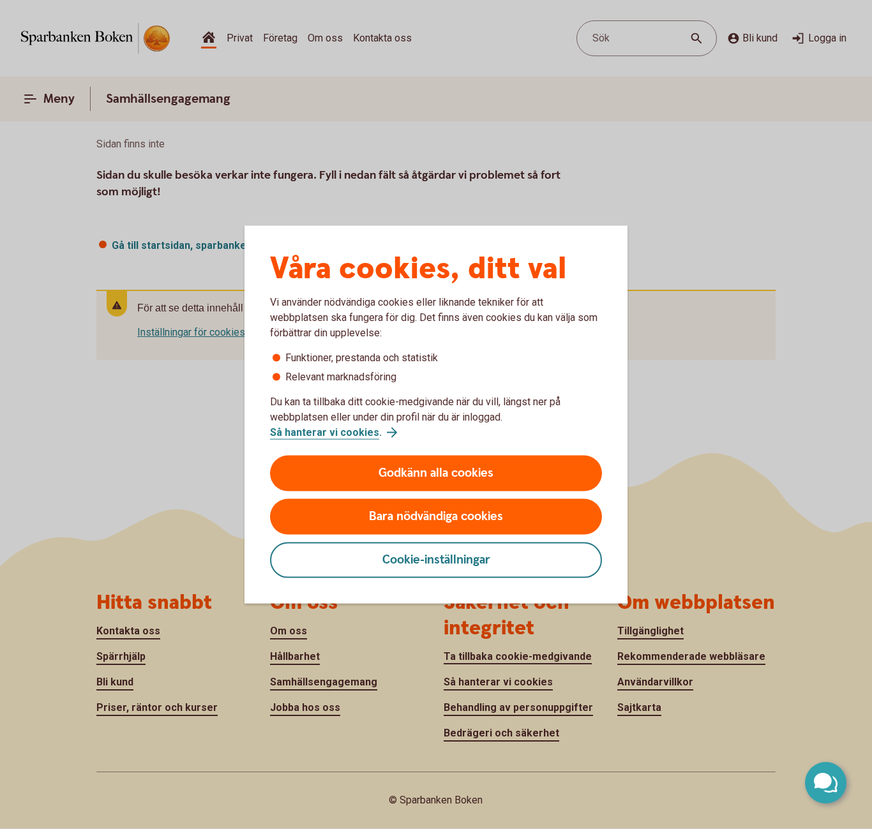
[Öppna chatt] (825, 782)
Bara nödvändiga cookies (436, 517)
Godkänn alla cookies (436, 473)
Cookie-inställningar (436, 560)
